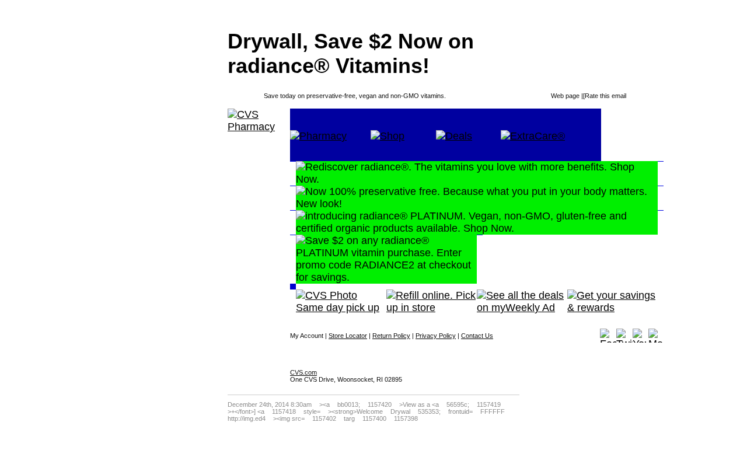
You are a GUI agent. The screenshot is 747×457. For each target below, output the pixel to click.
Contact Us (477, 335)
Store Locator (348, 335)
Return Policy (391, 335)
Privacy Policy (436, 335)
